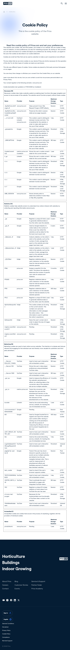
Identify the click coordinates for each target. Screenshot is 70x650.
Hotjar (18, 237)
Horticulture (13, 556)
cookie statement (34, 53)
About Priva (6, 581)
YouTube (19, 361)
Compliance (6, 637)
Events (17, 589)
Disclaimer (5, 627)
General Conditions (8, 623)
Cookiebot (38, 87)
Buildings (10, 562)
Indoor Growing (16, 568)
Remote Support (7, 640)
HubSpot (19, 118)
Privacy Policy (7, 79)
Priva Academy (37, 589)
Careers (5, 585)
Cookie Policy (46, 73)
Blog (16, 581)
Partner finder (36, 585)
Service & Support (38, 581)
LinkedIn (19, 120)
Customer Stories (21, 585)
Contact (5, 589)
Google (19, 129)
